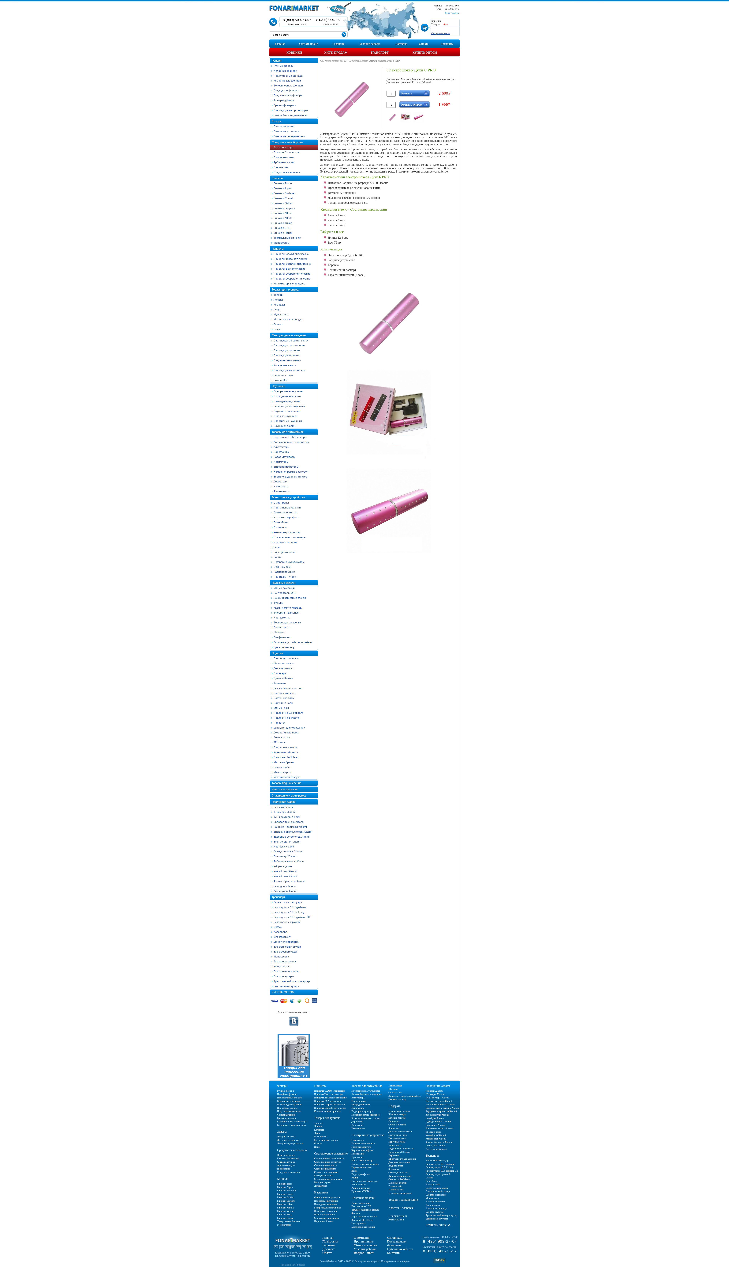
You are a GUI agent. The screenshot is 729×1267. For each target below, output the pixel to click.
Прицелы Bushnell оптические (292, 263)
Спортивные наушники (288, 420)
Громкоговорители (285, 512)
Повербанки (281, 522)
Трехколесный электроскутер (292, 981)
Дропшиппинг (364, 1241)
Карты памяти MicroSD (288, 607)
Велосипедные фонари (288, 85)
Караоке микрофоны (286, 517)
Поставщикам (396, 1241)
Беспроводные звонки (287, 622)
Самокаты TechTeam (286, 757)
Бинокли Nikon (283, 213)
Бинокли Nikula (283, 217)
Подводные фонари (286, 90)
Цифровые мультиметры (289, 561)
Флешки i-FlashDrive (286, 612)
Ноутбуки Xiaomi (284, 846)
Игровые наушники (285, 415)
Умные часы (281, 707)
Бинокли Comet (283, 198)
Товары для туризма (285, 289)
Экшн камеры (282, 566)
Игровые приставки (285, 542)
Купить (406, 93)
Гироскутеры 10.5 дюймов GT (292, 917)
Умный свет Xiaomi (285, 876)
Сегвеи (278, 926)
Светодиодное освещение (289, 335)
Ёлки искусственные (286, 658)
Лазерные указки (284, 126)
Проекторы (280, 527)
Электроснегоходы (285, 951)
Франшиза (394, 1245)
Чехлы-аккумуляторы (287, 532)
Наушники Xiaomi (284, 425)
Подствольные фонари (288, 95)
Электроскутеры (284, 976)
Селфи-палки (282, 637)
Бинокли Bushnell (284, 193)
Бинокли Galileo (283, 203)
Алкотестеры (282, 446)
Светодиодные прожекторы (291, 110)
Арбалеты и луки (284, 162)
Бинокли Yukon (283, 222)
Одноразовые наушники (289, 391)
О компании (362, 1237)
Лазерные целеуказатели (289, 136)
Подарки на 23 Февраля (289, 712)
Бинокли (277, 178)
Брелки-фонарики (285, 105)
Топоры (278, 294)
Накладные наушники (287, 401)
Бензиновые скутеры (286, 986)
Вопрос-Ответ (363, 1253)
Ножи (277, 329)
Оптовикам (394, 1237)
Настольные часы (285, 692)
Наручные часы (283, 702)
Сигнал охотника (284, 157)
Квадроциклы (282, 966)
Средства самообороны (287, 142)
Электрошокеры (283, 147)
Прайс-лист (330, 1241)
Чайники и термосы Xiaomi (290, 826)
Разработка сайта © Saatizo (293, 1265)
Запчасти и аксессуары (288, 902)
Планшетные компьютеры (290, 537)
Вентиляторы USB (285, 592)
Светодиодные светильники (291, 340)
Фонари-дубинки (284, 100)
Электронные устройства (288, 497)
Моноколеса (281, 956)
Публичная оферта (400, 1249)
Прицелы (278, 248)
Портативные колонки (287, 507)
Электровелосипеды (286, 971)
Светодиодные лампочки (289, 345)
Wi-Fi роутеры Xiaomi (287, 816)
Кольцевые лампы (285, 365)
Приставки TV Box (285, 576)
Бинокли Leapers (284, 208)
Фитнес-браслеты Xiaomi (289, 881)
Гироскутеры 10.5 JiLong (289, 912)
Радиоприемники (284, 571)
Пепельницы (281, 627)
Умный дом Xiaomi (285, 871)
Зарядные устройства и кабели (293, 642)
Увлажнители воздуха (287, 776)
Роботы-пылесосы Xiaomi (289, 861)
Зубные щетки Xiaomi (287, 841)
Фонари (276, 60)
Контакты (393, 1253)
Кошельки (280, 683)
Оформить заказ (440, 33)
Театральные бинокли (287, 237)
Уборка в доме (283, 866)
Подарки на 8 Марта (286, 717)
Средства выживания (287, 172)
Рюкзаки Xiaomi (283, 807)
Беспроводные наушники (289, 406)
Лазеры (277, 121)
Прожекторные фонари (288, 75)
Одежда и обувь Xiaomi (288, 851)
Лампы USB (281, 380)
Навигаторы (281, 461)
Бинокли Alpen (283, 188)
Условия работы (365, 1249)
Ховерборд (280, 931)
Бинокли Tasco (283, 183)
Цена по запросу (284, 647)
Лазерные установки (286, 131)
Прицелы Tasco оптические (291, 258)
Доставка (328, 1249)
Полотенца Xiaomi (285, 856)
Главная (327, 1237)
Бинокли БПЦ (282, 227)
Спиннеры (280, 673)
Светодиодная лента (287, 355)
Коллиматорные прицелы (289, 283)
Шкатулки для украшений (289, 727)
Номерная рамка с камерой (291, 471)
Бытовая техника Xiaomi (289, 821)
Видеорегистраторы (286, 466)
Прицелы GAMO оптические (291, 253)
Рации (277, 556)
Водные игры (282, 737)
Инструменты (282, 617)
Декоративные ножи (286, 732)
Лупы (277, 309)
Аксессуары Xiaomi (285, 890)
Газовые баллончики (286, 152)
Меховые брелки (284, 762)
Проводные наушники (287, 396)
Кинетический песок (286, 752)
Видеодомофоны (284, 552)
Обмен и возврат (365, 1245)
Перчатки (279, 722)
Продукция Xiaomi (283, 801)
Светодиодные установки (289, 370)
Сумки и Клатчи (283, 678)
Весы (277, 547)
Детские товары (283, 668)
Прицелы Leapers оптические (292, 273)
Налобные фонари (285, 70)
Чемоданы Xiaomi (285, 886)
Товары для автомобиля (288, 431)
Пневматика (281, 167)
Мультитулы (281, 314)
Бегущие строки (283, 375)
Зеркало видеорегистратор (290, 476)
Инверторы (280, 486)
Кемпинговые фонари (287, 80)
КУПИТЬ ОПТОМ (283, 992)
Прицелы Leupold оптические (292, 278)
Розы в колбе (282, 767)
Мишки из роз (282, 772)
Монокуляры (281, 242)
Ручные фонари (283, 65)
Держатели (280, 481)
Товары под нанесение (286, 783)
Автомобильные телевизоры (291, 441)
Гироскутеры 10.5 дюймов (290, 907)
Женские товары (284, 663)
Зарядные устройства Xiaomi (291, 836)
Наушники (278, 386)
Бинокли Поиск (283, 232)
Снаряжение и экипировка (289, 795)
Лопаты (278, 299)
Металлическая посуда (288, 319)
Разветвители (282, 491)
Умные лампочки (284, 587)
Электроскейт (282, 936)
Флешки (278, 602)
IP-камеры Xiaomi (284, 811)
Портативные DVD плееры (290, 437)
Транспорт (278, 897)
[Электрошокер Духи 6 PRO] (392, 117)
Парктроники (282, 451)
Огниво (278, 324)
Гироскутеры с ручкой (287, 921)
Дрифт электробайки (286, 941)
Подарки (277, 653)
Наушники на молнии (287, 411)
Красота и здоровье (284, 789)
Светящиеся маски (285, 747)
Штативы (279, 632)
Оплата (327, 1253)
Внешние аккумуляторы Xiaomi (293, 831)
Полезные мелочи (283, 582)
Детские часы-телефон (288, 688)
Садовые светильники (287, 360)
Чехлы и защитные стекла (290, 597)
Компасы (279, 304)
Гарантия (328, 1245)
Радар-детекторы (284, 456)
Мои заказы (452, 12)
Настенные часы (284, 697)
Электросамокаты (285, 961)
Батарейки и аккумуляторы (290, 115)
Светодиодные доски (287, 350)
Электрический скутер (287, 946)
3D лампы (280, 742)
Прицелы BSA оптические (289, 268)
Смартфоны (281, 502)
